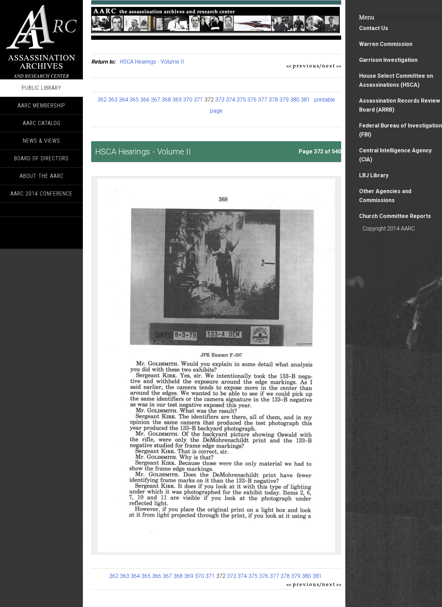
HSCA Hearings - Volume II (152, 61)
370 (187, 99)
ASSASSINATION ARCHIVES (41, 61)
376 (252, 99)
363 (112, 99)
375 (241, 99)
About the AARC (42, 176)
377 (262, 99)
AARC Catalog (41, 123)
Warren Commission (385, 44)
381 (305, 99)
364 (123, 99)
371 (198, 99)
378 (273, 99)
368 (166, 99)
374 (230, 99)
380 (294, 99)
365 (134, 99)
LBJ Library (373, 175)
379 (284, 99)
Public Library (41, 88)
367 (155, 99)
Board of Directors (41, 158)
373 (219, 99)
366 (145, 99)
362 (102, 99)
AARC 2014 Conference (41, 193)
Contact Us (373, 28)
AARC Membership (41, 105)
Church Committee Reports (395, 216)
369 (177, 99)
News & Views (41, 140)
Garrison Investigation (388, 60)
